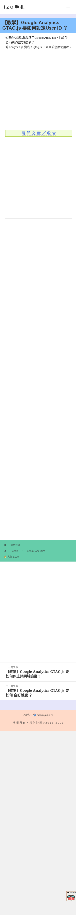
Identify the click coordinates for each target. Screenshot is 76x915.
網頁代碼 (15, 545)
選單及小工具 (68, 7)
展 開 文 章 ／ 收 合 (39, 133)
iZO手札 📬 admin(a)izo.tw (38, 715)
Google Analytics (36, 551)
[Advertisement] (38, 87)
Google (14, 551)
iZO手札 (15, 7)
